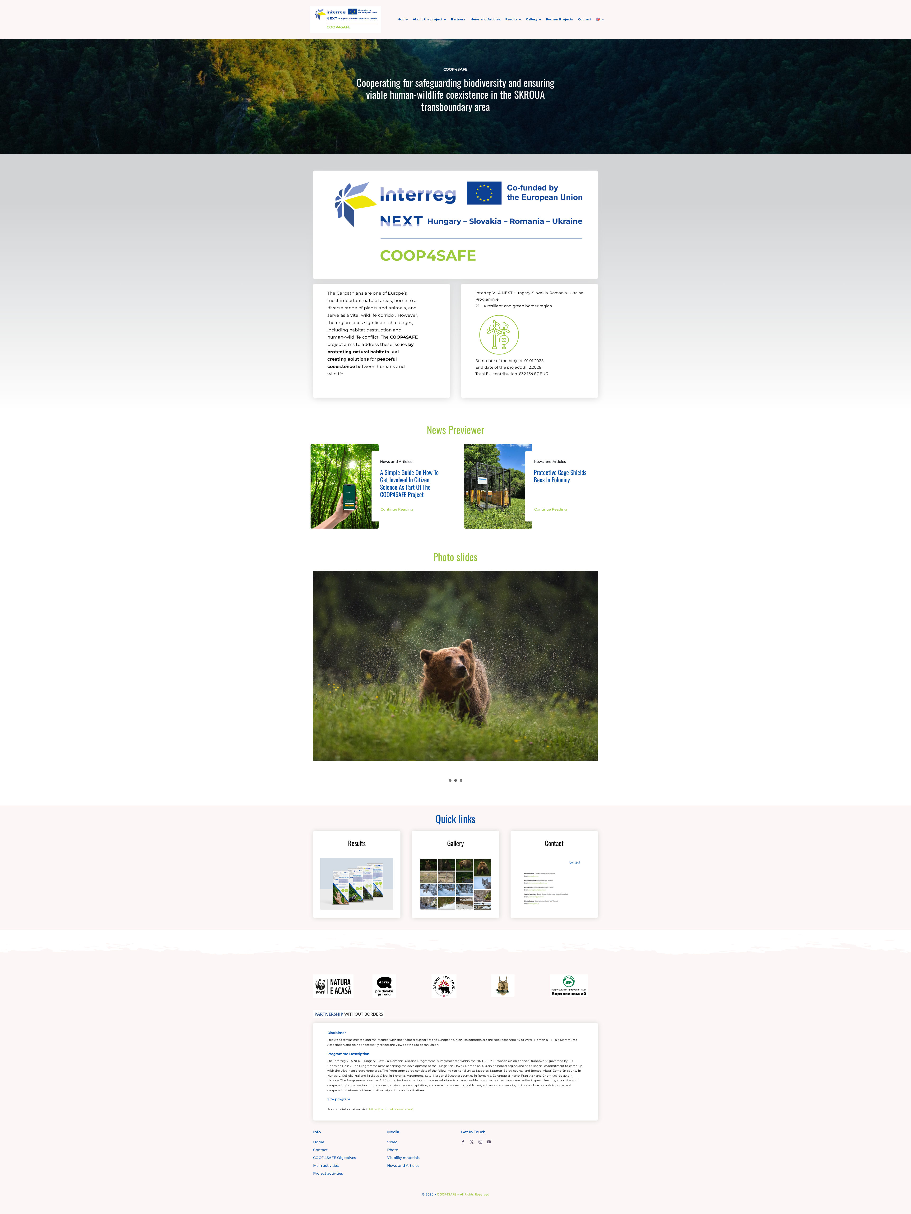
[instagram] (480, 1142)
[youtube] (489, 1142)
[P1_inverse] (499, 312)
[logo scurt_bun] (345, 8)
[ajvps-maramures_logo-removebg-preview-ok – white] (503, 976)
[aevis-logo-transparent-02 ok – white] (384, 976)
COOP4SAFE (446, 1194)
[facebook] (463, 1142)
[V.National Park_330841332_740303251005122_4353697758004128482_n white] (569, 976)
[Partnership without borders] (348, 1011)
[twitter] (472, 1142)
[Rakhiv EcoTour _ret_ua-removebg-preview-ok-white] (444, 976)
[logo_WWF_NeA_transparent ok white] (333, 976)
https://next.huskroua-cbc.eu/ (391, 1109)
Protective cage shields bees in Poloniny (560, 476)
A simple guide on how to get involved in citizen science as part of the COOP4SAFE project (409, 483)
